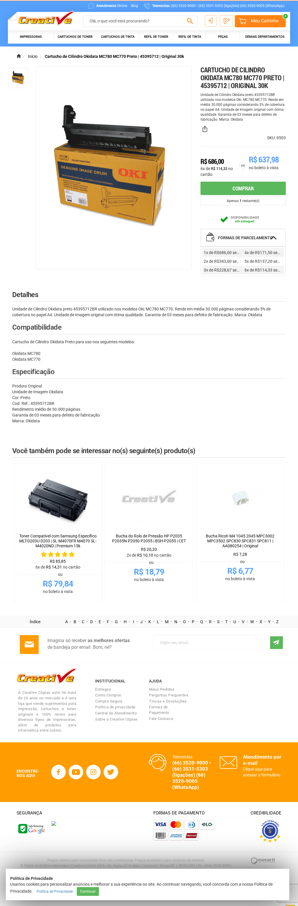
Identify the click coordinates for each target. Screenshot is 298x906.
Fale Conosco (161, 718)
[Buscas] (190, 21)
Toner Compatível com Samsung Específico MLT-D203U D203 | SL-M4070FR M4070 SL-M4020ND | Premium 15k (58, 541)
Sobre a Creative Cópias (116, 719)
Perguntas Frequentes (168, 695)
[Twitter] (111, 772)
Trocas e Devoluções (168, 701)
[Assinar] (276, 642)
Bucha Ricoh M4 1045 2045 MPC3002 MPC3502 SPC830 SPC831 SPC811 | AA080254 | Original (240, 541)
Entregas (103, 689)
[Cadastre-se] (226, 21)
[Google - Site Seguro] (31, 828)
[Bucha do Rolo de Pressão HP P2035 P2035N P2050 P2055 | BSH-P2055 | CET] (149, 499)
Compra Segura (109, 701)
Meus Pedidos (161, 689)
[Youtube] (76, 772)
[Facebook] (58, 772)
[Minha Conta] (211, 21)
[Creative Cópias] (43, 18)
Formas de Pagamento (159, 710)
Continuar (88, 891)
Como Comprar (108, 695)
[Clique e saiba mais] (54, 823)
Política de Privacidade (55, 891)
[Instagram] (93, 772)
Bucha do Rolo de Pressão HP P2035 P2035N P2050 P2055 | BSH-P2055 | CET (149, 538)
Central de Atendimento (116, 713)
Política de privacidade (115, 707)
